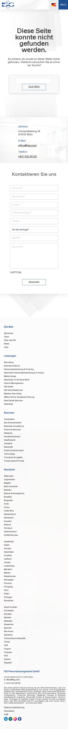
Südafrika (8, 635)
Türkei (7, 642)
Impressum (9, 711)
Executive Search (12, 366)
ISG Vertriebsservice (13, 390)
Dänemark (9, 518)
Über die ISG (10, 340)
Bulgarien (8, 500)
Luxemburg (9, 566)
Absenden (34, 282)
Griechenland (10, 532)
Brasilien (8, 497)
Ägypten (8, 663)
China (6, 507)
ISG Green (8, 387)
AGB (6, 714)
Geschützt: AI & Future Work (16, 380)
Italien (7, 545)
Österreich (9, 476)
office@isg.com (27, 145)
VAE (6, 656)
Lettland (8, 559)
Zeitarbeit (8, 404)
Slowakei (8, 621)
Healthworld (9, 440)
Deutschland (10, 514)
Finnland (8, 528)
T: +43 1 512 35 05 (12, 683)
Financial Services (12, 430)
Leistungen (10, 356)
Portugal (8, 597)
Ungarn (7, 649)
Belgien (7, 483)
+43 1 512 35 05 (27, 156)
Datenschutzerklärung (14, 707)
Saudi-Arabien (10, 607)
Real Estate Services (13, 401)
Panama (8, 583)
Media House (10, 376)
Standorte (8, 333)
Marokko (8, 569)
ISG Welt (8, 327)
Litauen (7, 562)
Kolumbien (9, 552)
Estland (7, 525)
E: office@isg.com (12, 680)
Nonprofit (8, 447)
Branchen (9, 413)
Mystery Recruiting (13, 394)
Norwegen (9, 580)
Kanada (7, 548)
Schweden (9, 611)
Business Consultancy (14, 426)
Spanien (8, 628)
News (6, 344)
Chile (6, 504)
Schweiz (8, 614)
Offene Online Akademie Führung (19, 397)
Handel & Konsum (12, 437)
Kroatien (8, 555)
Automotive (9, 419)
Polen (6, 594)
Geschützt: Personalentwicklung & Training (24, 373)
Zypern (7, 659)
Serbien (7, 617)
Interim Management (13, 383)
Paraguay (8, 587)
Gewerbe (8, 433)
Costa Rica (9, 511)
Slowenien (9, 624)
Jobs (6, 347)
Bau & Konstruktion (13, 423)
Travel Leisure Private (14, 461)
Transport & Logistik (13, 457)
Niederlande (9, 576)
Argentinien (9, 479)
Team (6, 337)
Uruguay (8, 652)
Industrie (8, 443)
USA (6, 645)
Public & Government (14, 450)
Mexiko (7, 573)
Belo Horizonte (11, 486)
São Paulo (8, 631)
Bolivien (7, 490)
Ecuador (8, 521)
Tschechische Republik (15, 638)
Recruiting (9, 362)
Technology (9, 454)
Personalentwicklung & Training (19, 369)
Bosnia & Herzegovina (14, 493)
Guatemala (9, 542)
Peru (6, 590)
